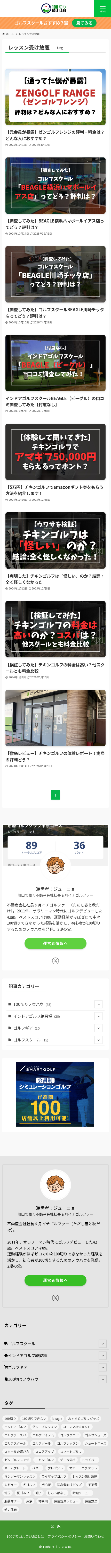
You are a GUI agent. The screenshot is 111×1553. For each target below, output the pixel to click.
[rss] (58, 1526)
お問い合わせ (94, 1536)
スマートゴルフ (71, 1451)
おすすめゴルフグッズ (83, 1418)
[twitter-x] (55, 961)
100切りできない (34, 1418)
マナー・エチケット (83, 1468)
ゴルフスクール (30, 1039)
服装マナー (12, 1501)
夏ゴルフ (23, 1493)
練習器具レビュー (66, 1501)
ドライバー (89, 1460)
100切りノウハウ (32, 1004)
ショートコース (95, 1443)
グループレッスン (44, 1426)
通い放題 (10, 1509)
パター (36, 1468)
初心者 (46, 1484)
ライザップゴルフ (54, 1476)
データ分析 (68, 1460)
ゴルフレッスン (68, 1443)
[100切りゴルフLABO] (55, 8)
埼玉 (7, 1493)
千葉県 (92, 1484)
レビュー (10, 1484)
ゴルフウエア (69, 1435)
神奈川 (43, 1501)
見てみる (84, 23)
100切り (10, 1418)
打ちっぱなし (57, 1493)
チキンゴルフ (44, 1460)
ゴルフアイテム (43, 1435)
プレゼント (55, 1468)
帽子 (38, 1493)
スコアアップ (44, 1451)
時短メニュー (82, 1493)
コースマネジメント (77, 1426)
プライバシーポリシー (64, 1536)
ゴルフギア (27, 1028)
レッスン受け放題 (85, 1476)
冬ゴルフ (29, 1484)
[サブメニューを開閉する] (98, 1004)
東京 (29, 1501)
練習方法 (91, 1501)
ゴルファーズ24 (15, 1435)
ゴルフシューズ (95, 1435)
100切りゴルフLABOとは (25, 1536)
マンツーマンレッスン (19, 1476)
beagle (57, 1418)
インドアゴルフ (15, 1426)
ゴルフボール (41, 1443)
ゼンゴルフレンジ (16, 1460)
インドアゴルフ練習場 (36, 1016)
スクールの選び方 (16, 1451)
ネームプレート (15, 1468)
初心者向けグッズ (69, 1484)
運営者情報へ (55, 943)
